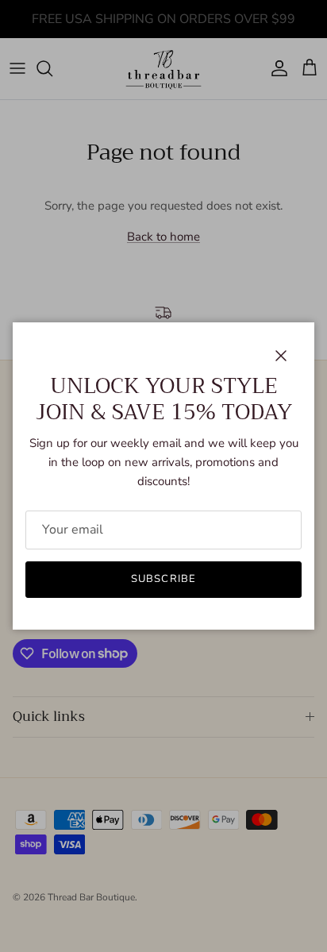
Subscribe (163, 579)
